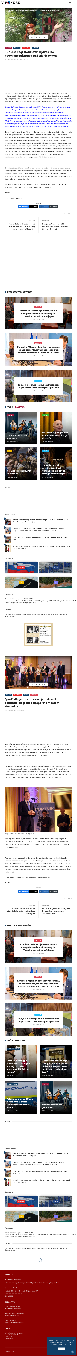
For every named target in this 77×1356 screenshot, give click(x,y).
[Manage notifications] (72, 1351)
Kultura (8, 47)
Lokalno (17, 47)
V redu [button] (62, 1349)
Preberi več (68, 1345)
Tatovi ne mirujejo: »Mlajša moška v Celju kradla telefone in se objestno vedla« (20, 1103)
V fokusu (38, 307)
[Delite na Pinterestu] (42, 684)
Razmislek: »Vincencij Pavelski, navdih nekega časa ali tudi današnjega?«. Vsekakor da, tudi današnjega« (38, 313)
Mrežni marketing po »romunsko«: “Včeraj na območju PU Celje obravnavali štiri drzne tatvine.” (41, 547)
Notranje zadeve (13, 1049)
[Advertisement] (38, 76)
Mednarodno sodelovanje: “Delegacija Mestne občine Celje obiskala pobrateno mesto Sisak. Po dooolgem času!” (55, 1066)
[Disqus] (38, 263)
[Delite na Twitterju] (39, 684)
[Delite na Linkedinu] (45, 684)
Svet (9, 450)
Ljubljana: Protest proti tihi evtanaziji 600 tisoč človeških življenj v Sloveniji (55, 226)
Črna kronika (12, 1084)
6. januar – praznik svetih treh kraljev (19, 472)
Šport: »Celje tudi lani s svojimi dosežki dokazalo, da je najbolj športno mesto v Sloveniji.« (21, 226)
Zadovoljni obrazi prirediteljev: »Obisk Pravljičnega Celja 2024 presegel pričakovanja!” (54, 469)
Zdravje (45, 415)
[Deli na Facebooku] (36, 684)
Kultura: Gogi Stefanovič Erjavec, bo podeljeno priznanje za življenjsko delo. (56, 911)
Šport (26, 695)
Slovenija (26, 47)
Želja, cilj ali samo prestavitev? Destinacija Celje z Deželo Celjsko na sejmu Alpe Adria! (39, 386)
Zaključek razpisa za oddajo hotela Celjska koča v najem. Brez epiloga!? (20, 911)
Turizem (38, 381)
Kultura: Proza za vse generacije (17, 437)
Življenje (35, 47)
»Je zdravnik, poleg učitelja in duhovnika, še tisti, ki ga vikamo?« (55, 435)
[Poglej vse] (21, 567)
